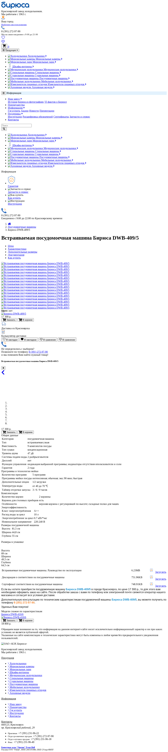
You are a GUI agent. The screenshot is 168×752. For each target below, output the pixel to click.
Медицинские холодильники (60, 69)
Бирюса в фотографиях (31, 101)
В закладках (30, 340)
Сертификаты (61, 116)
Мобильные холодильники (56, 81)
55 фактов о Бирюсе (55, 101)
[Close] (3, 368)
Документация (16, 254)
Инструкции (15, 116)
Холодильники (36, 56)
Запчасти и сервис (80, 116)
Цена (11, 246)
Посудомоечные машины (53, 78)
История (12, 101)
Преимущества (16, 104)
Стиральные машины (47, 72)
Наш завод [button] (14, 99)
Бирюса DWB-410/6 (12, 614)
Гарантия (13, 186)
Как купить (14, 198)
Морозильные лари (43, 62)
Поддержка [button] (14, 113)
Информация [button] (15, 107)
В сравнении (68, 340)
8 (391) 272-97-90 (38, 351)
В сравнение (49, 340)
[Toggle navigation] (3, 93)
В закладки (11, 340)
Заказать (10, 432)
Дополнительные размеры (22, 251)
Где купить (14, 110)
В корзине (27, 432)
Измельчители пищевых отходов (66, 84)
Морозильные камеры (48, 59)
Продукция (11, 50)
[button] (14, 24)
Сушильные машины (46, 75)
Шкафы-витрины (22, 66)
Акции (25, 110)
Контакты (13, 119)
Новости (34, 110)
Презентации (47, 110)
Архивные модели (42, 87)
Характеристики (17, 248)
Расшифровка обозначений (38, 116)
